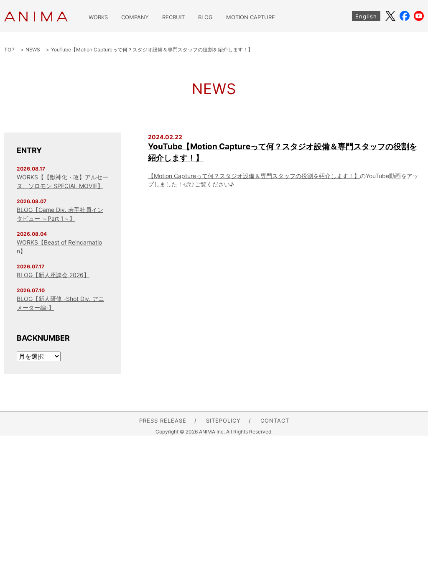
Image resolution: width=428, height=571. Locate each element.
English (366, 16)
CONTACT (274, 420)
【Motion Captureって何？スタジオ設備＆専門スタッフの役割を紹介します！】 (254, 175)
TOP (9, 49)
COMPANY (135, 17)
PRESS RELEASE (162, 420)
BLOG (205, 17)
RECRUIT (173, 17)
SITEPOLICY (223, 420)
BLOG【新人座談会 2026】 (53, 274)
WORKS (98, 17)
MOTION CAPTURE (250, 17)
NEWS (32, 49)
